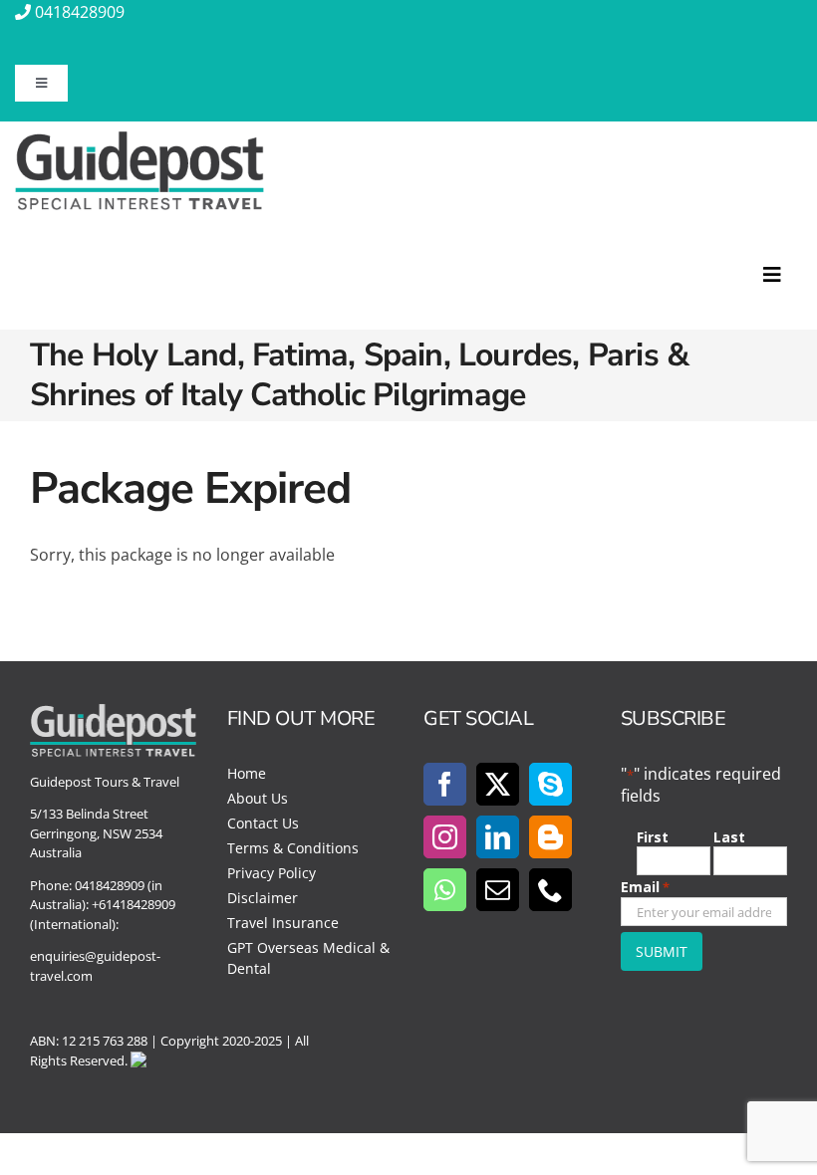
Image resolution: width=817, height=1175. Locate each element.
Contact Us (263, 823)
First (653, 836)
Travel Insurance (283, 922)
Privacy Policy (271, 872)
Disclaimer (262, 897)
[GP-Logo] (139, 139)
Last (729, 836)
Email (645, 886)
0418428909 (80, 12)
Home (246, 773)
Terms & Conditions (293, 847)
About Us (257, 798)
